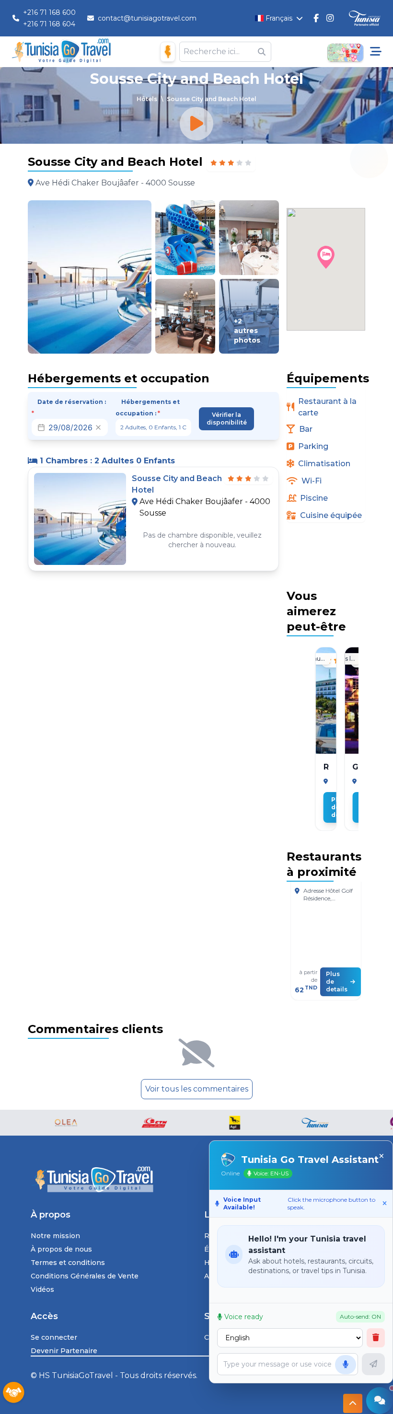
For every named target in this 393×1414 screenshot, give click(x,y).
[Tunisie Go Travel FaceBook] (316, 18)
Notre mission (55, 1235)
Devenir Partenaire (64, 1350)
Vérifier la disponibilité (227, 418)
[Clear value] (98, 427)
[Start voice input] (345, 1364)
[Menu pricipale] (375, 51)
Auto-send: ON (360, 1316)
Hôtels (147, 99)
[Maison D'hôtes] (167, 51)
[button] (326, 257)
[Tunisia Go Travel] (196, 1179)
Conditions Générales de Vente (85, 1276)
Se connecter (54, 1337)
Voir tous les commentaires (196, 1088)
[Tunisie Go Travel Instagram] (330, 18)
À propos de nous (61, 1249)
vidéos (42, 1289)
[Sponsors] (13, 1393)
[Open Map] (345, 51)
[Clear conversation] (376, 1337)
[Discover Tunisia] (365, 18)
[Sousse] (326, 781)
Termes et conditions (68, 1262)
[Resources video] (196, 123)
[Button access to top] (352, 1400)
